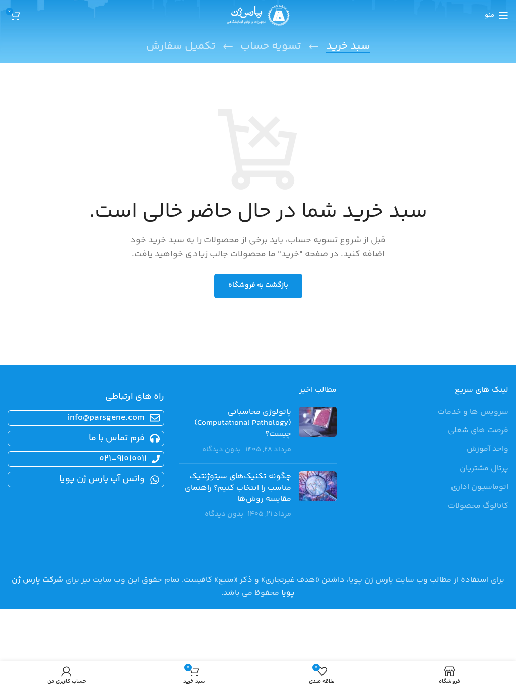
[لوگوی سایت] (258, 15)
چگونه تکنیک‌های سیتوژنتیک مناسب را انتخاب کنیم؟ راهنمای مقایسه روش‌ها (238, 487)
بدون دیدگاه (221, 449)
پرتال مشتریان (484, 468)
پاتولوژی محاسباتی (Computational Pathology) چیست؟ (242, 423)
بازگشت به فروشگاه (258, 285)
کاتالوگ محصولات (478, 506)
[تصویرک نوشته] (318, 431)
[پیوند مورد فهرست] (84, 438)
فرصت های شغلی (478, 430)
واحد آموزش (487, 449)
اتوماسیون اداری (479, 487)
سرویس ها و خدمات (473, 412)
